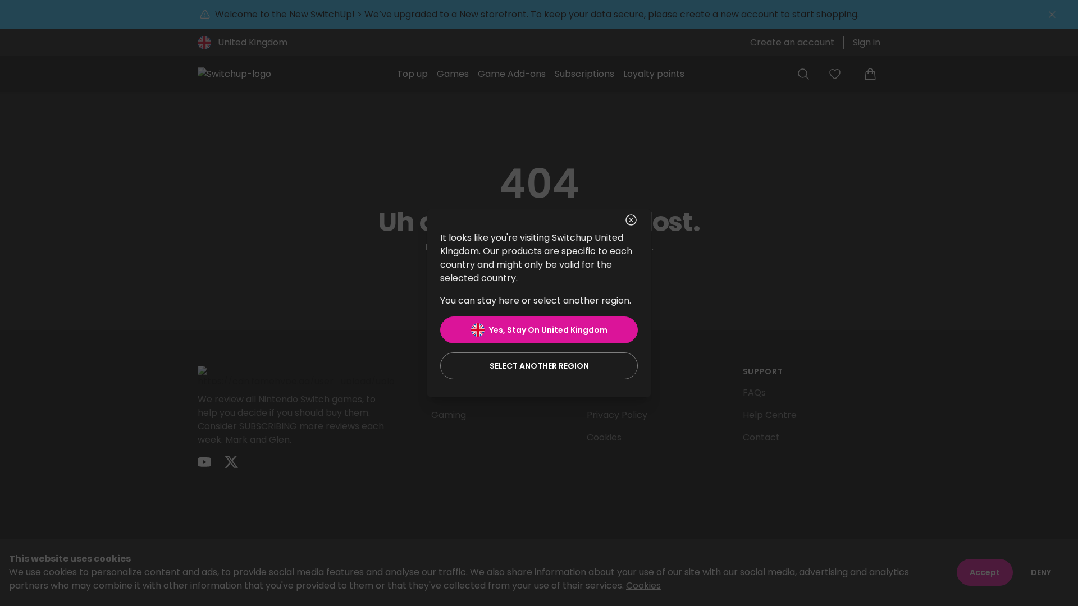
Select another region (539, 365)
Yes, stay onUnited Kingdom (548, 330)
